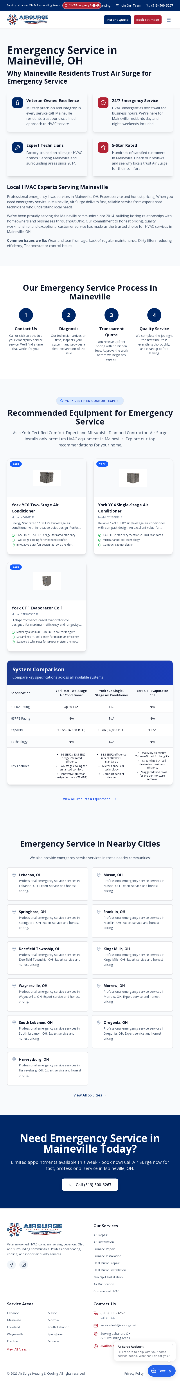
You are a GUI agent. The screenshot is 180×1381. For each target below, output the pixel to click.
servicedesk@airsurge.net (119, 1325)
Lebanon (13, 1313)
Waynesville (15, 1334)
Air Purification (104, 1284)
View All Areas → (19, 1349)
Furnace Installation (107, 1256)
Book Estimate (147, 20)
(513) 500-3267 (162, 5)
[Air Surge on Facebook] (11, 1264)
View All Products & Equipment (86, 799)
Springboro (55, 1334)
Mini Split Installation (108, 1277)
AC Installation (104, 1242)
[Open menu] (168, 19)
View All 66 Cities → (90, 1095)
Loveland (13, 1327)
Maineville (14, 1320)
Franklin (12, 1341)
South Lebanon (58, 1327)
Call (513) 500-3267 (93, 1184)
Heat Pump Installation (110, 1270)
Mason (53, 1313)
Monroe (53, 1341)
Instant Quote (117, 20)
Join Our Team (131, 5)
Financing (103, 5)
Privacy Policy (134, 1373)
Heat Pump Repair (106, 1263)
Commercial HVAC (106, 1291)
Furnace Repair (104, 1249)
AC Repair (100, 1235)
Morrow (53, 1320)
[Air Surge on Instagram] (23, 1264)
